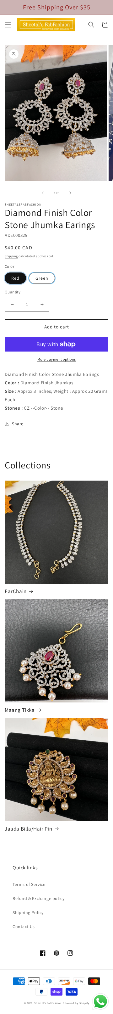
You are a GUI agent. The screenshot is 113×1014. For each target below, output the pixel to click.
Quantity (12, 292)
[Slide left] (43, 193)
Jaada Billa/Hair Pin (28, 828)
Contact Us (24, 926)
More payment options (56, 359)
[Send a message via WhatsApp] (100, 1001)
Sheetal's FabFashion (48, 1003)
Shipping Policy (28, 912)
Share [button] (18, 424)
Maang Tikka (20, 710)
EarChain (16, 591)
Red (15, 278)
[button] (8, 25)
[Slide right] (70, 193)
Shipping (11, 256)
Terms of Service (29, 884)
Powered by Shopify (76, 1003)
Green (41, 278)
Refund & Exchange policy (38, 898)
